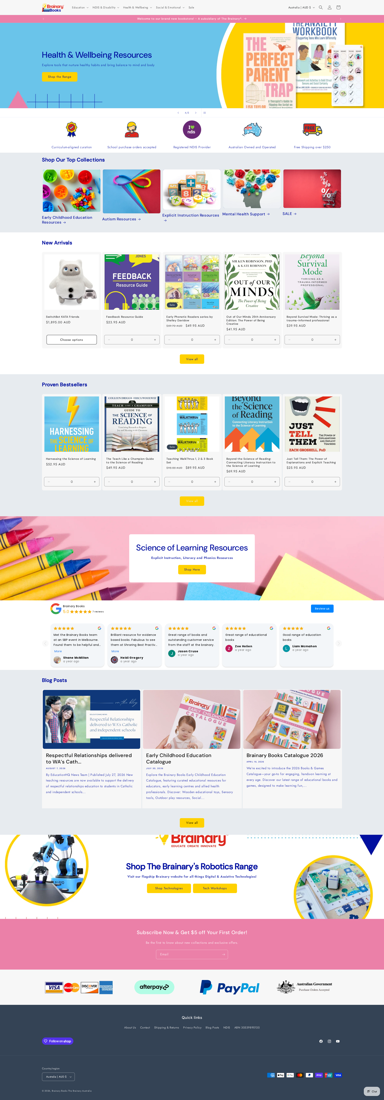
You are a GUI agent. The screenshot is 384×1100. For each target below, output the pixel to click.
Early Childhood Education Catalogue (179, 758)
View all (192, 359)
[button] (80, 7)
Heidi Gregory (131, 657)
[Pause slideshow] (205, 112)
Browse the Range (61, 77)
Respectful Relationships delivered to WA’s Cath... (89, 758)
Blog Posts (212, 1027)
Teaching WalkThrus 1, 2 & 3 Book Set (189, 460)
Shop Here (192, 569)
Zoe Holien (243, 646)
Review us (322, 608)
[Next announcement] (340, 19)
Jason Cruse (188, 651)
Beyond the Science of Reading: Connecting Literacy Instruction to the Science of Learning (250, 462)
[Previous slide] (178, 112)
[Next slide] (195, 112)
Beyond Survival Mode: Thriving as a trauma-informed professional (312, 318)
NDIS (226, 1027)
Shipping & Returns (166, 1027)
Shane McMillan (76, 657)
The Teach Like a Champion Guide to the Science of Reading (130, 460)
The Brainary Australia (79, 1090)
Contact (145, 1027)
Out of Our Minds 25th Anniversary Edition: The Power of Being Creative (251, 320)
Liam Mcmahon (304, 646)
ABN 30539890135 (247, 1027)
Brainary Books (74, 606)
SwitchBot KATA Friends (62, 317)
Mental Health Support (243, 214)
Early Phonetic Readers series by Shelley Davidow (189, 318)
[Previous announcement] (43, 19)
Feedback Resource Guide (124, 317)
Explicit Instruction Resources (190, 215)
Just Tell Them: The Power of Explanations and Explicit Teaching (311, 460)
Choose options (71, 340)
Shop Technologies (169, 888)
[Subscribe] (223, 954)
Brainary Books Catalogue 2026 (285, 755)
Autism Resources (119, 219)
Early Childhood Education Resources (67, 220)
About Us (130, 1027)
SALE (287, 213)
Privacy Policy (192, 1027)
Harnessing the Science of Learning (71, 459)
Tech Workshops (215, 888)
